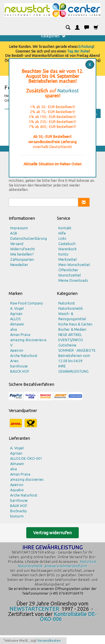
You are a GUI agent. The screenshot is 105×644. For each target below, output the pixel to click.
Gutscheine (67, 345)
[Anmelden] (77, 27)
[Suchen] (68, 27)
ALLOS (15, 319)
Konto (63, 254)
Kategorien (50, 36)
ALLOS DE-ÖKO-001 (26, 458)
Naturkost (68, 90)
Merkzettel (67, 259)
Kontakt (64, 228)
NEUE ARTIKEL (70, 335)
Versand (16, 244)
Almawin (17, 324)
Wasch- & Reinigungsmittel (72, 316)
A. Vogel (17, 308)
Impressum (19, 228)
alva (13, 329)
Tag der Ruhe (78, 51)
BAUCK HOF (19, 371)
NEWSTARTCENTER (34, 609)
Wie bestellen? (22, 254)
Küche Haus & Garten (75, 324)
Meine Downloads (73, 280)
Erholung (85, 46)
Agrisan (16, 314)
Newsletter (19, 265)
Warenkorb (67, 249)
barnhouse (19, 366)
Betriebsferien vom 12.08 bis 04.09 (74, 358)
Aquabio (17, 490)
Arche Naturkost (23, 356)
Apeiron (16, 350)
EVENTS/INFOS (70, 340)
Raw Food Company (26, 303)
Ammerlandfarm (73, 566)
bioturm (17, 516)
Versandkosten (49, 640)
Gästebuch (67, 244)
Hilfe (62, 233)
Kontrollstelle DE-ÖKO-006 (68, 616)
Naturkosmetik (70, 308)
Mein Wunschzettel (74, 265)
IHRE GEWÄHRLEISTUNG (73, 368)
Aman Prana (20, 335)
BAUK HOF (18, 506)
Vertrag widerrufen (52, 532)
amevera (51, 566)
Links (62, 238)
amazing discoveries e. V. (28, 342)
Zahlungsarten (22, 259)
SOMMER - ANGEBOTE (77, 350)
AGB (13, 233)
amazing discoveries (26, 479)
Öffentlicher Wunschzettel (69, 272)
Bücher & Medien (72, 329)
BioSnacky (18, 511)
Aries (14, 361)
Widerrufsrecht (22, 249)
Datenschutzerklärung (28, 238)
